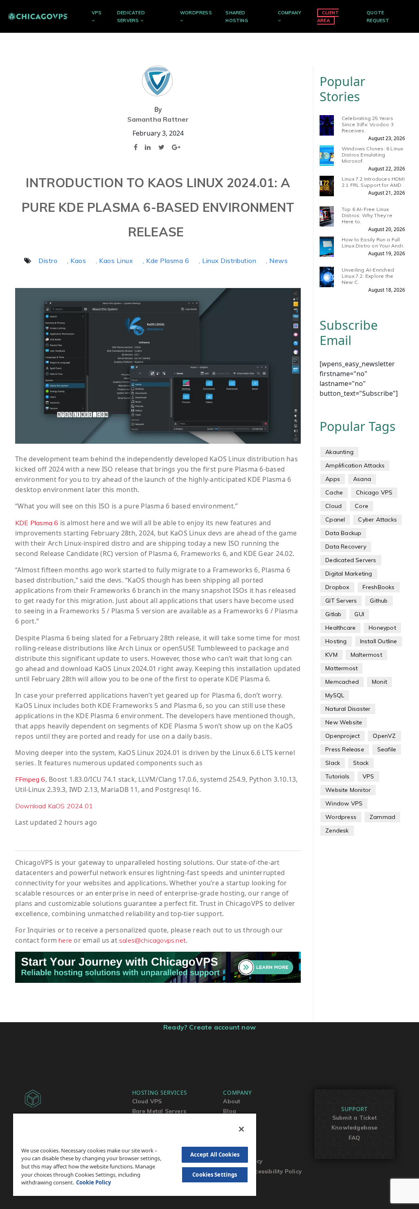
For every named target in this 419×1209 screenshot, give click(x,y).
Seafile (386, 749)
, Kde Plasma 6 (166, 260)
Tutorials (337, 776)
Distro (47, 260)
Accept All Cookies (214, 1154)
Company (289, 13)
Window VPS (344, 803)
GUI (359, 614)
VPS (97, 13)
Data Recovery (345, 546)
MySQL (334, 695)
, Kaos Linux (114, 260)
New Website (343, 722)
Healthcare (340, 627)
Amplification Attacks (355, 465)
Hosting (336, 641)
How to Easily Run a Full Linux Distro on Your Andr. (373, 242)
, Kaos (76, 260)
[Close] (241, 1129)
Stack (361, 763)
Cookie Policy (93, 1182)
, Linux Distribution (227, 260)
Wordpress (340, 817)
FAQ (354, 1137)
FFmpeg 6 (30, 779)
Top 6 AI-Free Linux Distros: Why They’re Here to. (367, 215)
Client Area (328, 16)
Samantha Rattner (158, 119)
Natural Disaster (347, 708)
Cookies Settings (214, 1174)
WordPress (196, 13)
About (231, 1101)
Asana (362, 479)
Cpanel (335, 519)
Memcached (342, 681)
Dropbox (337, 587)
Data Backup (343, 533)
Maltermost (366, 654)
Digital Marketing (348, 573)
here (65, 940)
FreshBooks (379, 587)
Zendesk (337, 830)
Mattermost (341, 668)
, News (277, 260)
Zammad (382, 817)
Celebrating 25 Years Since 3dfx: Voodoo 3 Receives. (368, 124)
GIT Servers (341, 600)
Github (378, 600)
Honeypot (382, 627)
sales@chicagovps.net (152, 940)
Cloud (333, 506)
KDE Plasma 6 (36, 523)
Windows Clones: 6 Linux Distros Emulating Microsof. (372, 154)
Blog (229, 1110)
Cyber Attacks (377, 519)
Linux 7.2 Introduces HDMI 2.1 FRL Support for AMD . (373, 182)
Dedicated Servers (350, 560)
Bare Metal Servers (159, 1110)
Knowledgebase (354, 1127)
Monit (379, 681)
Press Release (344, 749)
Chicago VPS (374, 492)
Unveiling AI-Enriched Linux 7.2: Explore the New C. (368, 276)
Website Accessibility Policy (262, 1171)
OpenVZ (384, 735)
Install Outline (378, 641)
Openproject (342, 735)
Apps (332, 479)
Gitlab (333, 614)
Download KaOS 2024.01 (54, 806)
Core (361, 506)
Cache (334, 492)
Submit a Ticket (354, 1117)
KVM (331, 654)
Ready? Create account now (209, 1027)
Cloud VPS (147, 1101)
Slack (332, 763)
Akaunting (339, 452)
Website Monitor (348, 790)
